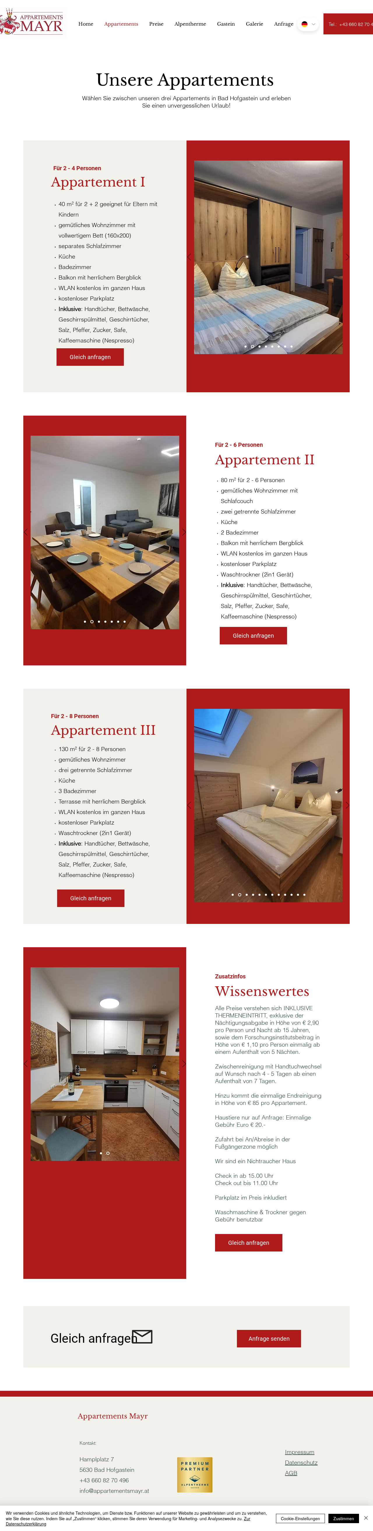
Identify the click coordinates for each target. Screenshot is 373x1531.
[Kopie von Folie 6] (285, 347)
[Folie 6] (266, 347)
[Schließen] (366, 1518)
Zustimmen (343, 1518)
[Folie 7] (279, 895)
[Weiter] (347, 257)
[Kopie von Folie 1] (292, 347)
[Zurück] (189, 257)
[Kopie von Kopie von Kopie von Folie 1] (259, 895)
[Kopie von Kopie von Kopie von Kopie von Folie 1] (266, 895)
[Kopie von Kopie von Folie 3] (272, 347)
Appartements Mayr (113, 1416)
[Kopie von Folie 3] (259, 346)
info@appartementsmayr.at (114, 1490)
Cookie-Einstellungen (300, 1518)
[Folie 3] (252, 347)
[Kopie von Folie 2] (125, 622)
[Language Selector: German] (308, 24)
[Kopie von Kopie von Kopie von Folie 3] (304, 895)
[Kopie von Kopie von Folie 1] (253, 895)
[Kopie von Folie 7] (285, 895)
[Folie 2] (85, 622)
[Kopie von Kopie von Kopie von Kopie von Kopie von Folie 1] (272, 895)
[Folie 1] (245, 347)
